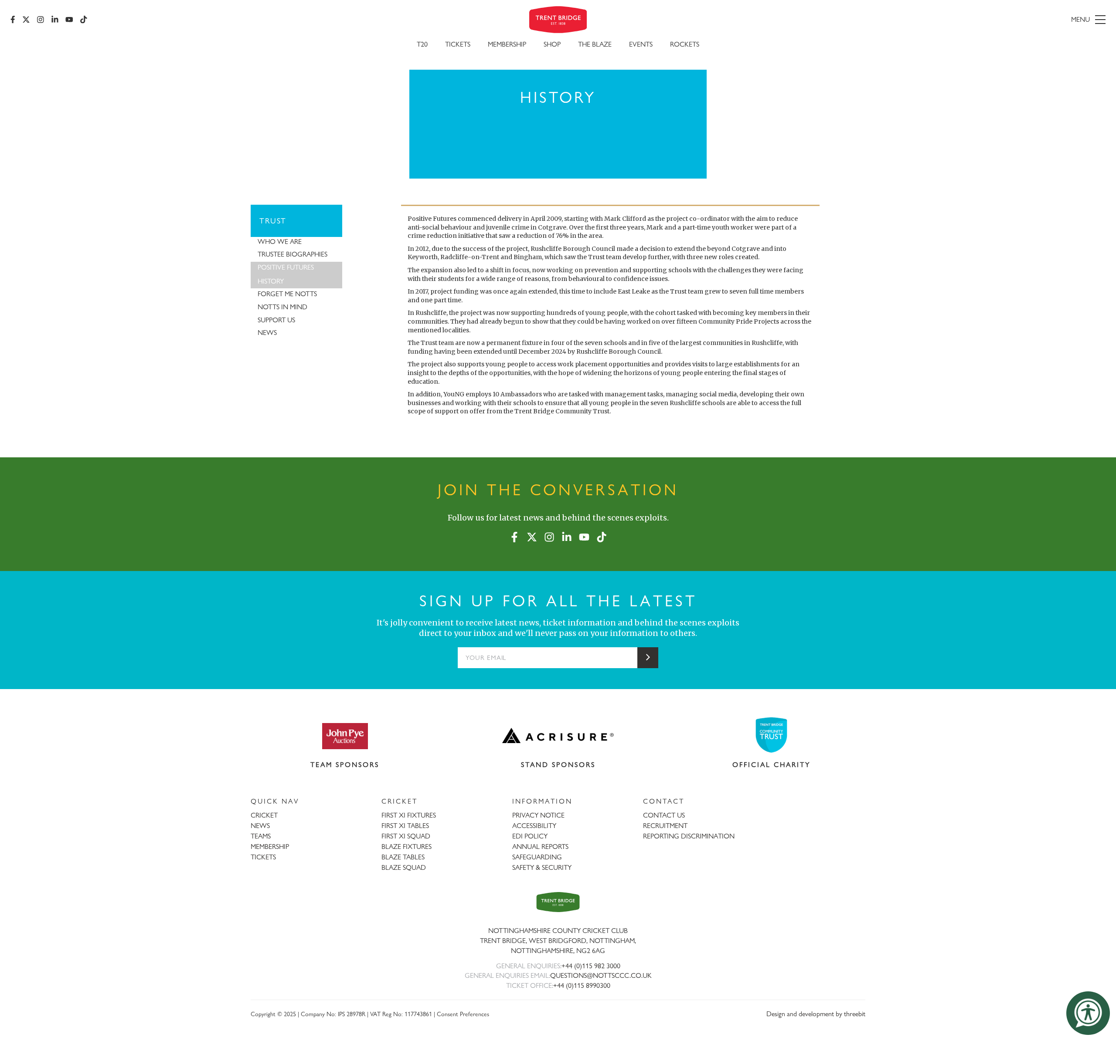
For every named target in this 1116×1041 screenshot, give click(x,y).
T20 (422, 44)
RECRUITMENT (665, 825)
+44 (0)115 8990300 (581, 985)
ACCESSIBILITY (534, 825)
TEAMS (261, 836)
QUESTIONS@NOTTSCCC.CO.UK (601, 975)
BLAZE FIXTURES (406, 846)
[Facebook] (13, 19)
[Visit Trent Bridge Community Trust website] (772, 735)
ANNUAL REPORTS (540, 846)
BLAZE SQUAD (403, 867)
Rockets (684, 44)
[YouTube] (69, 19)
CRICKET (264, 815)
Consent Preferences (463, 1013)
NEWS (260, 825)
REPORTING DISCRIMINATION (689, 836)
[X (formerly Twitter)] (26, 19)
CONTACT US (664, 815)
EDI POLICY (530, 836)
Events (641, 44)
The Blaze (595, 44)
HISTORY (271, 281)
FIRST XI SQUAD (405, 836)
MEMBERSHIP (270, 846)
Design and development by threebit (815, 1014)
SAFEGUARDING (537, 857)
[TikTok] (83, 19)
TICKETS (263, 857)
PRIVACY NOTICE (538, 815)
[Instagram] (40, 19)
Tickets (457, 44)
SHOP (552, 44)
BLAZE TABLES (403, 857)
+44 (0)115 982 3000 (590, 966)
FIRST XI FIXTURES (408, 815)
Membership (507, 44)
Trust (272, 220)
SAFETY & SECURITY (542, 867)
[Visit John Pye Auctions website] (345, 735)
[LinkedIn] (55, 19)
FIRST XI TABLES (405, 825)
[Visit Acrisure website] (558, 735)
